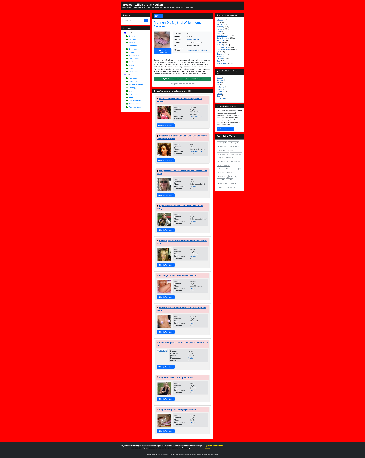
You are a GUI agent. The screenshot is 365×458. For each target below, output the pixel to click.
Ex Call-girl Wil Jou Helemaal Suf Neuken (178, 275)
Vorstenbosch (222, 47)
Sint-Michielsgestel (223, 49)
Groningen (133, 49)
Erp (218, 52)
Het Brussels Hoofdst (136, 84)
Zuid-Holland (133, 72)
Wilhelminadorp (222, 36)
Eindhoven (221, 87)
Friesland (132, 42)
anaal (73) (221, 172)
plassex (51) (233, 183)
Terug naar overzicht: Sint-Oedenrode (183, 84)
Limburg (132, 52)
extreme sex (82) (223, 169)
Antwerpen (133, 78)
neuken (190, 50)
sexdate (196, 50)
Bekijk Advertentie (166, 125)
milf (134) (230, 150)
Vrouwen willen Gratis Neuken (142, 4)
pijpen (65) (232, 176)
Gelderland (133, 46)
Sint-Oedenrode (193, 39)
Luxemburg (133, 94)
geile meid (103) (235, 161)
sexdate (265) (222, 143)
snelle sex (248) (233, 143)
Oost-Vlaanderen (135, 101)
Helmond (220, 80)
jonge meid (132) (223, 154)
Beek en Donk (222, 63)
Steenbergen (221, 91)
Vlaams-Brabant (134, 104)
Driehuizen (221, 56)
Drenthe (132, 36)
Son (218, 22)
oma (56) (229, 180)
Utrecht (131, 65)
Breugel (219, 24)
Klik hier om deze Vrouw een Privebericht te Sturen (183, 79)
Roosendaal (221, 98)
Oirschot (220, 59)
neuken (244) (222, 146)
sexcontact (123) (236, 154)
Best (218, 33)
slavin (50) (221, 187)
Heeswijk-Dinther (223, 38)
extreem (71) (230, 172)
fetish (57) (221, 180)
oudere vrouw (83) (223, 165)
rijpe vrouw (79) (236, 169)
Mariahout (220, 29)
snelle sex (203, 50)
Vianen (219, 89)
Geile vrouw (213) (234, 146)
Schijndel (193, 186)
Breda (219, 82)
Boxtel (219, 43)
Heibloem (220, 54)
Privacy (207, 448)
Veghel (192, 288)
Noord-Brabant (134, 55)
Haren (219, 96)
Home (159, 16)
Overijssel (132, 62)
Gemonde (220, 40)
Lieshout (220, 45)
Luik (130, 91)
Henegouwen (133, 81)
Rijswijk (219, 78)
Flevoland (132, 39)
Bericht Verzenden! (163, 51)
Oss (218, 85)
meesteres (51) (222, 183)
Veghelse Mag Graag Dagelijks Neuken (177, 409)
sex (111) (220, 158)
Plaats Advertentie (226, 129)
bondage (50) (231, 187)
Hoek (218, 61)
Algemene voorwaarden (214, 446)
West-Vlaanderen (135, 107)
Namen (131, 97)
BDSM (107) (229, 158)
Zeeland (131, 68)
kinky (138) (221, 150)
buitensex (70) (222, 176)
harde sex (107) (223, 161)
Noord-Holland (134, 59)
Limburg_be (133, 88)
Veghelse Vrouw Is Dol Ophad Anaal (176, 377)
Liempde (220, 27)
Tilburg (219, 94)
